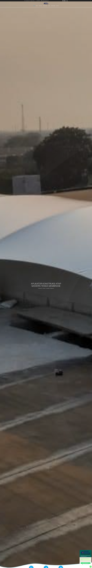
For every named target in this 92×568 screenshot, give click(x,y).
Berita (37, 5)
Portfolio (40, 5)
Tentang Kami (53, 5)
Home (34, 5)
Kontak (57, 5)
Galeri (49, 5)
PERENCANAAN (45, 5)
